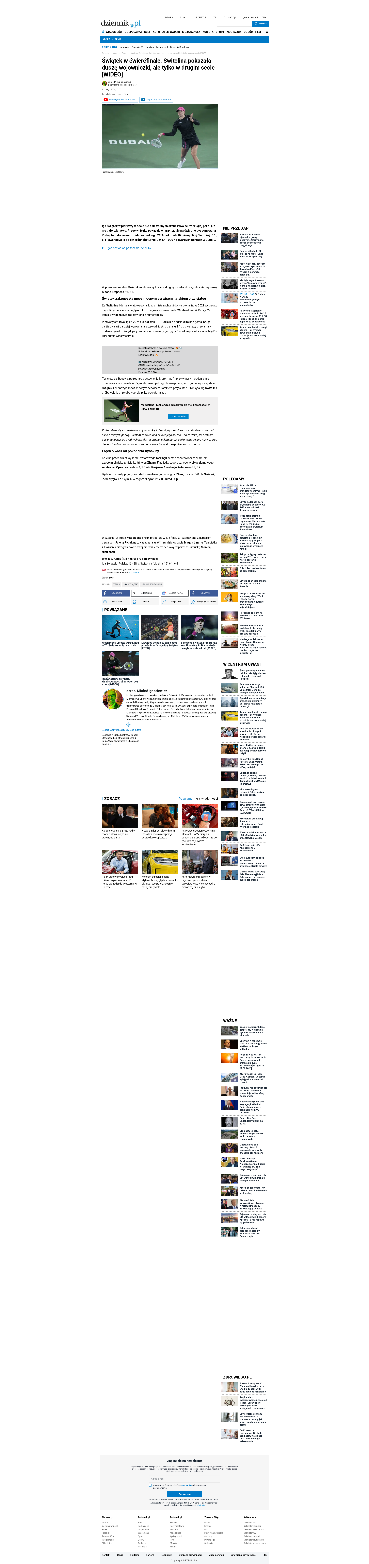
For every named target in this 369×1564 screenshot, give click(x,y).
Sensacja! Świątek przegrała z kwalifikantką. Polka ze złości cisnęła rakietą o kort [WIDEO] (199, 645)
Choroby (208, 1536)
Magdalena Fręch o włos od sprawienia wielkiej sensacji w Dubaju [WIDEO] (175, 406)
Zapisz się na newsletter (159, 99)
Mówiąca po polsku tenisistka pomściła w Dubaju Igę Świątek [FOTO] (159, 645)
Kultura (173, 1547)
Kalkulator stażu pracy (254, 1529)
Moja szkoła (175, 1533)
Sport (106, 39)
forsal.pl (184, 17)
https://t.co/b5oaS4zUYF (167, 365)
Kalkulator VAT (250, 1533)
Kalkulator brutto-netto (254, 1540)
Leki (206, 1529)
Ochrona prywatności (190, 1555)
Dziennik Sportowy (179, 47)
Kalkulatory (250, 1517)
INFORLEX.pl (200, 17)
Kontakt (106, 1555)
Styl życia (208, 1543)
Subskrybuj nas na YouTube (122, 99)
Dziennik (105, 53)
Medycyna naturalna (213, 1533)
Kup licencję (134, 572)
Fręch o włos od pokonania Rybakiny (128, 248)
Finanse (207, 1526)
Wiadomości (143, 1533)
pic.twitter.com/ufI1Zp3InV (151, 368)
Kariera (150, 1555)
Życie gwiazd (176, 1536)
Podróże (142, 1543)
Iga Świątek (131, 584)
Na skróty (107, 1517)
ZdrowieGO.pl (230, 17)
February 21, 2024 (147, 372)
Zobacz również (178, 416)
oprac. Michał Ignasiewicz (122, 83)
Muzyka (173, 1543)
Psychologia (209, 1540)
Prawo (207, 1522)
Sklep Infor (107, 1543)
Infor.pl (105, 1522)
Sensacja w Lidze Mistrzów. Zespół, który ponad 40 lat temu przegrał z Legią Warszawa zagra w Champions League (120, 739)
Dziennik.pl (144, 1517)
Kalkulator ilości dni (252, 1526)
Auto (140, 1522)
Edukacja (174, 1529)
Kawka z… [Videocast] (157, 47)
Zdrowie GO (138, 47)
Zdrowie (142, 1540)
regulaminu (186, 1485)
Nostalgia (124, 47)
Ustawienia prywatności (243, 1555)
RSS (265, 1555)
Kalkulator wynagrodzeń (255, 1543)
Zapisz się (184, 1494)
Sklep (264, 17)
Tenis (118, 39)
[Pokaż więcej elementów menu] (266, 32)
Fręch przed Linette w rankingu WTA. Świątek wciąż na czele (120, 644)
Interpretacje (108, 1540)
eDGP (104, 1529)
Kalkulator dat (250, 1522)
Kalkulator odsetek (252, 1536)
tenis (116, 584)
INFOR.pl (169, 17)
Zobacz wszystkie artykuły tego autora (121, 730)
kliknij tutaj (201, 1505)
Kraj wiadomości (206, 798)
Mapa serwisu (216, 1555)
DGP (215, 17)
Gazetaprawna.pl (110, 1526)
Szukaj (262, 23)
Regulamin (166, 1555)
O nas (120, 1555)
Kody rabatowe (177, 1526)
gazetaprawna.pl (250, 17)
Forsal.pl (106, 1533)
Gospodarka (143, 1529)
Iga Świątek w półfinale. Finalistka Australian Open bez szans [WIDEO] (120, 681)
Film (172, 1540)
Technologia (143, 1526)
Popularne (185, 798)
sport (115, 53)
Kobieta (173, 1522)
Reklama (134, 1555)
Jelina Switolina (152, 584)
